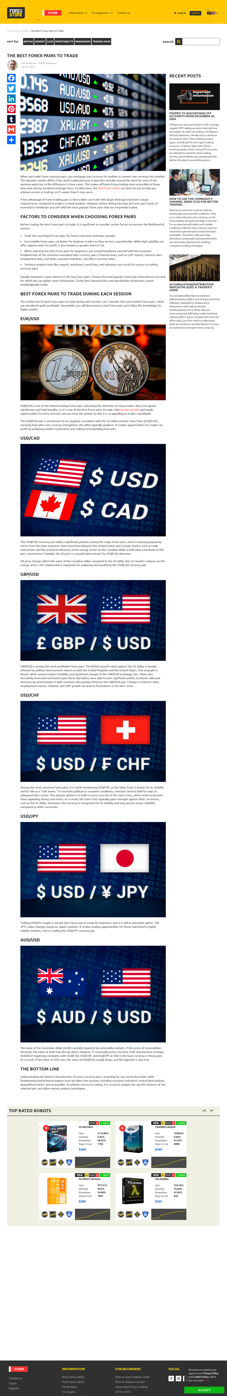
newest (40, 41)
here (205, 1380)
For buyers (69, 1391)
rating (28, 41)
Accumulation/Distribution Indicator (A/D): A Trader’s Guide (191, 287)
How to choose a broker (130, 1381)
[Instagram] (178, 1378)
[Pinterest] (11, 109)
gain (50, 41)
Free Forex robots (73, 1381)
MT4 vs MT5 (123, 1391)
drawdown (82, 41)
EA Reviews (69, 1386)
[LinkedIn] (11, 98)
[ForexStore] (16, 12)
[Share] (11, 140)
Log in (182, 12)
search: (168, 41)
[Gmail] (11, 129)
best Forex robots (109, 188)
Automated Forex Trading (131, 1386)
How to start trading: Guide (132, 1376)
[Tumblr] (11, 119)
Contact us (123, 12)
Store (53, 12)
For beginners (100, 12)
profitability (64, 41)
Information (76, 12)
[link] (74, 1144)
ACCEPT (204, 1390)
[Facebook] (11, 78)
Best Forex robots (73, 1376)
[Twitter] (11, 88)
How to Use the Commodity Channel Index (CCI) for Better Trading (193, 201)
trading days (101, 41)
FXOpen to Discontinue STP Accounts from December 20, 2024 (192, 116)
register (195, 13)
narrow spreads (129, 409)
